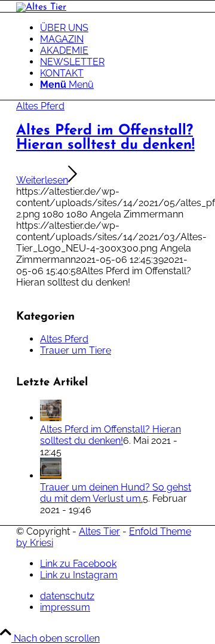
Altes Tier (99, 531)
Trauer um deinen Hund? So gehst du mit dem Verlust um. (115, 493)
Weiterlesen (42, 180)
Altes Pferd (40, 106)
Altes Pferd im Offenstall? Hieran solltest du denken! (105, 138)
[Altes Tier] (41, 7)
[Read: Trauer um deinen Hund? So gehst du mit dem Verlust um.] (51, 476)
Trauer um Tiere (75, 350)
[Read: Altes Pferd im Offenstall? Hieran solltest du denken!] (51, 418)
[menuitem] (119, 27)
